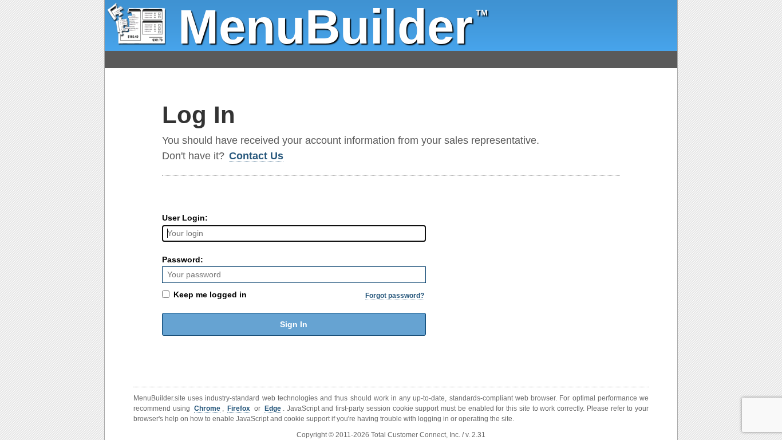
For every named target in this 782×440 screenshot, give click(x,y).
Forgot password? (394, 296)
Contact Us (256, 156)
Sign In (293, 324)
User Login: (185, 217)
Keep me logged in (210, 294)
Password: (182, 259)
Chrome (207, 408)
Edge (272, 408)
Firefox (238, 408)
